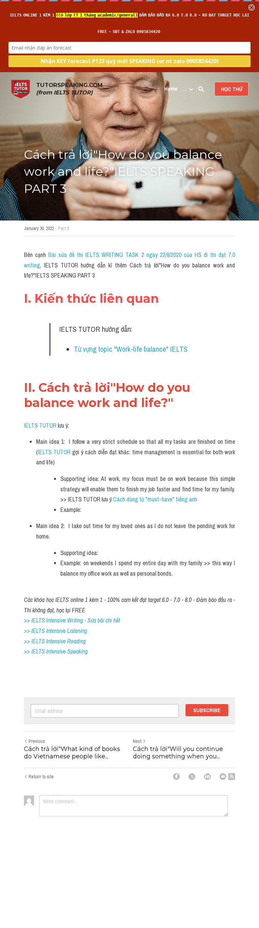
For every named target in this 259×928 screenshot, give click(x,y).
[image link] (20, 88)
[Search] (201, 89)
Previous (37, 741)
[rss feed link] (231, 776)
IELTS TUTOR (40, 425)
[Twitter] (192, 776)
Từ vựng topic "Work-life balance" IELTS (131, 349)
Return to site (41, 777)
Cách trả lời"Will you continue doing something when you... (178, 752)
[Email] (223, 776)
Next (137, 741)
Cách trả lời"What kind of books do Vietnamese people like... (72, 752)
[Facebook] (176, 776)
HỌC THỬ (231, 89)
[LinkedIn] (207, 776)
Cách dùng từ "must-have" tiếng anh (155, 499)
